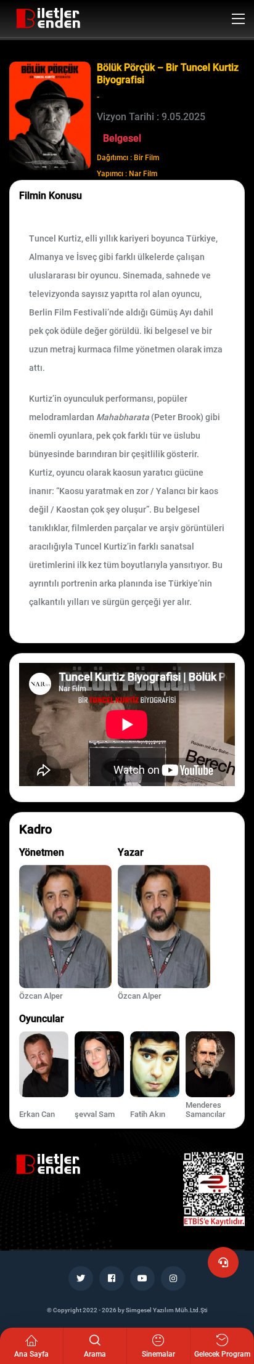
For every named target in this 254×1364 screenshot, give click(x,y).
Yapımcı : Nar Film (127, 173)
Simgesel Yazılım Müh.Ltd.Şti (167, 1310)
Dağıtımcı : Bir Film (128, 157)
